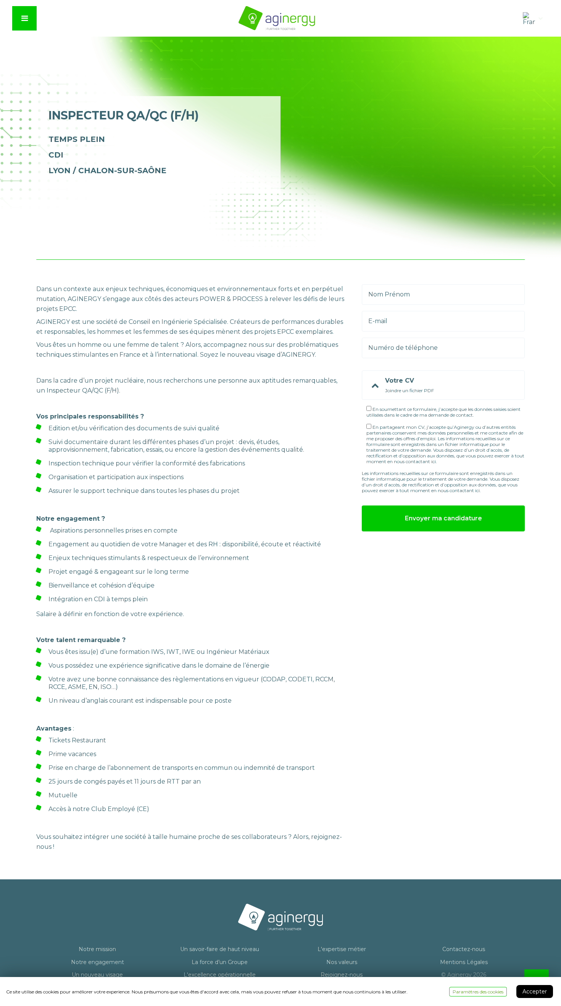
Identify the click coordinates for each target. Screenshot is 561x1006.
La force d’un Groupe (220, 962)
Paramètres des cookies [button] (478, 992)
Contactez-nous (463, 949)
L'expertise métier (342, 949)
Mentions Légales (464, 962)
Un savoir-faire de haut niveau (219, 949)
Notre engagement (97, 962)
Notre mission (97, 949)
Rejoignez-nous (342, 975)
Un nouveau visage (97, 975)
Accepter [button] (534, 991)
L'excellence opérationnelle (220, 975)
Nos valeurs (341, 962)
